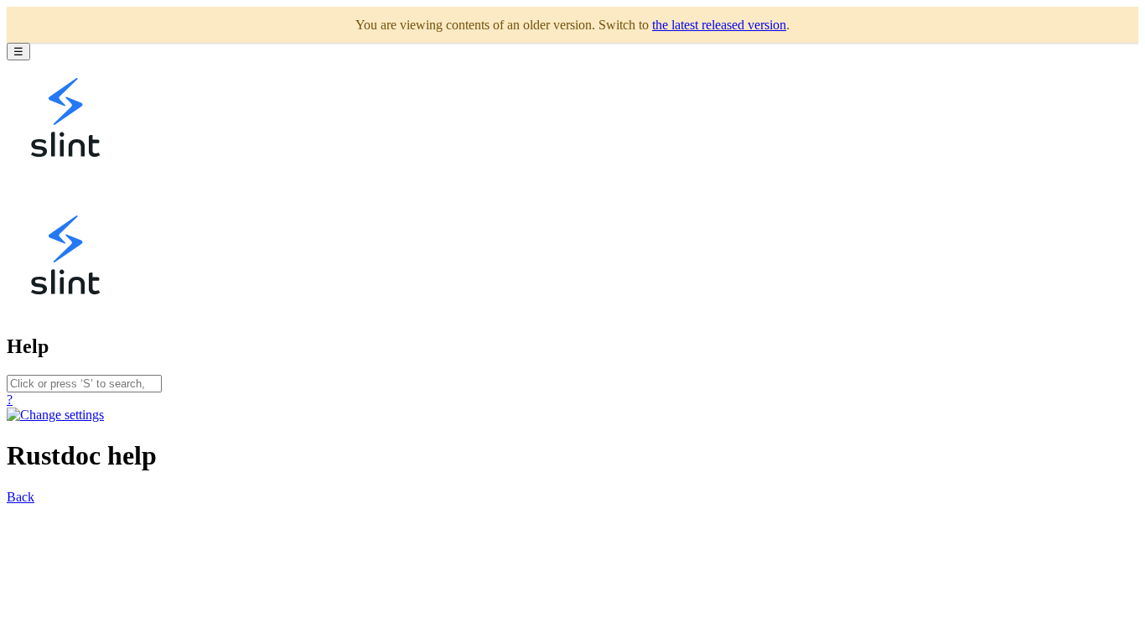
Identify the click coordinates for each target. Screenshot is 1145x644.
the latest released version (719, 25)
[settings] (55, 415)
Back (20, 497)
